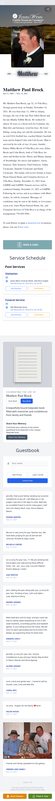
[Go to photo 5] (28, 757)
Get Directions (16, 288)
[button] (27, 740)
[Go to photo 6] (29, 757)
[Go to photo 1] (22, 757)
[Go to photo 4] (26, 757)
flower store (23, 226)
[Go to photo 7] (31, 757)
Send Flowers (39, 288)
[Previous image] (5, 740)
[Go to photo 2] (23, 757)
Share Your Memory (16, 437)
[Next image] (49, 740)
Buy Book (27, 401)
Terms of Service (34, 790)
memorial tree (34, 222)
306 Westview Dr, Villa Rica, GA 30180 (26, 283)
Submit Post (27, 480)
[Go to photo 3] (25, 757)
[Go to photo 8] (32, 757)
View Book (12, 401)
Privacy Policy (20, 790)
